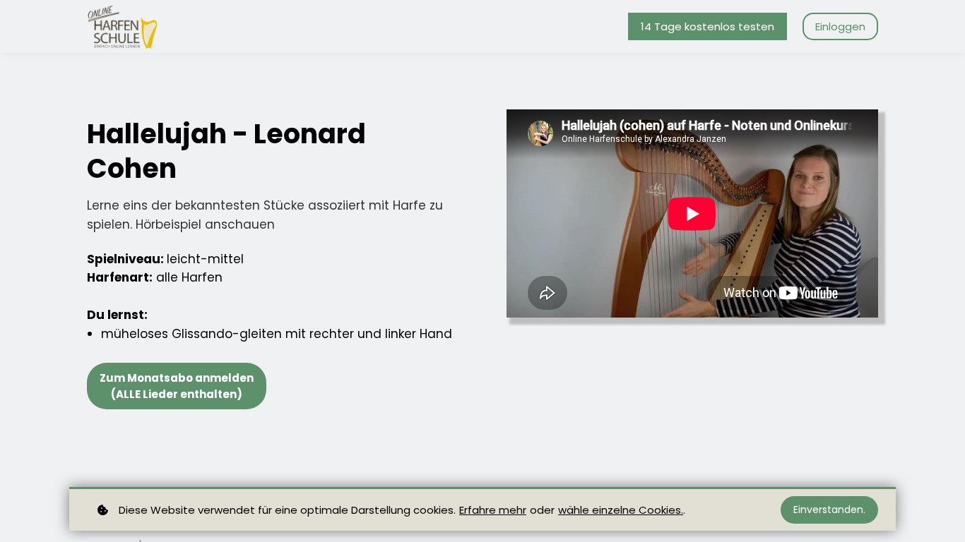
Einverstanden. (829, 509)
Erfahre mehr (492, 509)
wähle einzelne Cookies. (620, 509)
